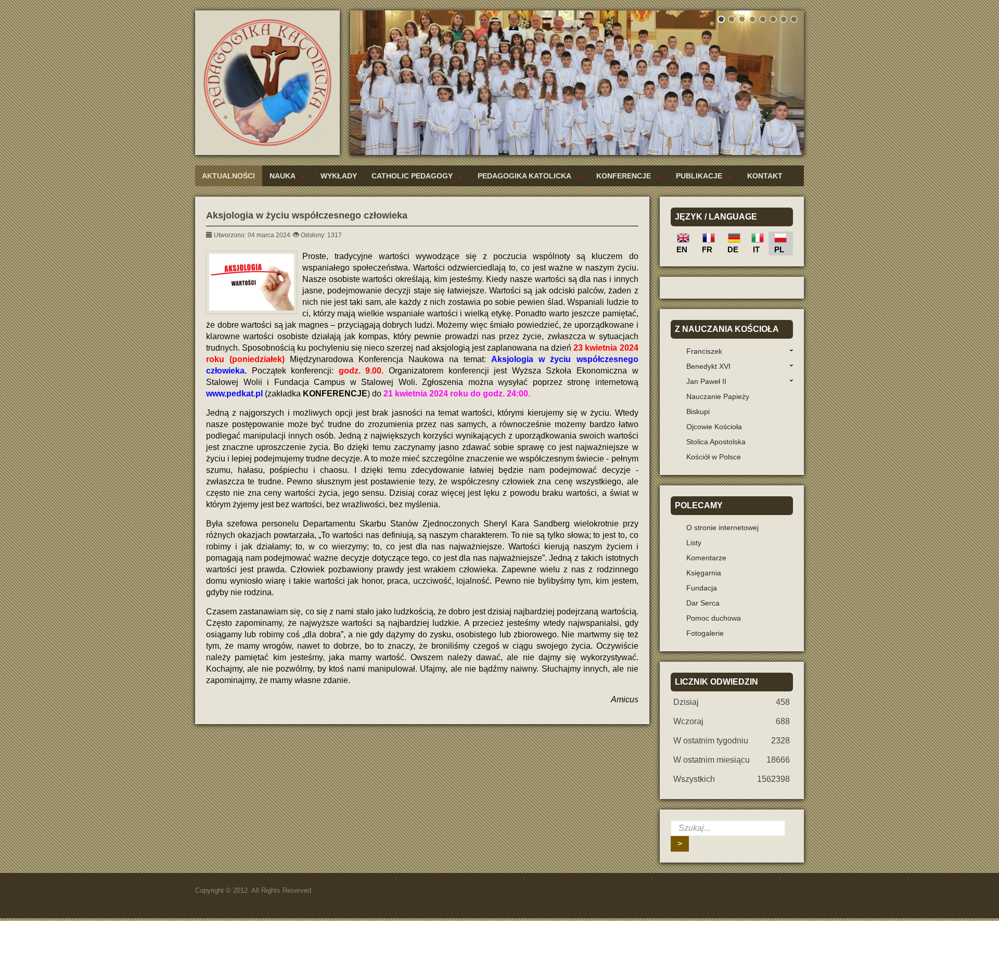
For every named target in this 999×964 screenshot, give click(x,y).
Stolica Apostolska (716, 442)
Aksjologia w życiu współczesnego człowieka (306, 215)
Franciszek (704, 351)
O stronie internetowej (722, 527)
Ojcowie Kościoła (714, 426)
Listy (693, 542)
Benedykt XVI (708, 366)
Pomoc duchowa (713, 618)
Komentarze (706, 558)
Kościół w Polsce (713, 457)
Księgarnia (703, 573)
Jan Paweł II (706, 381)
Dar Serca (703, 603)
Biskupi (698, 411)
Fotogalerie (705, 633)
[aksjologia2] (251, 282)
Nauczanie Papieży (717, 396)
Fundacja (701, 588)
